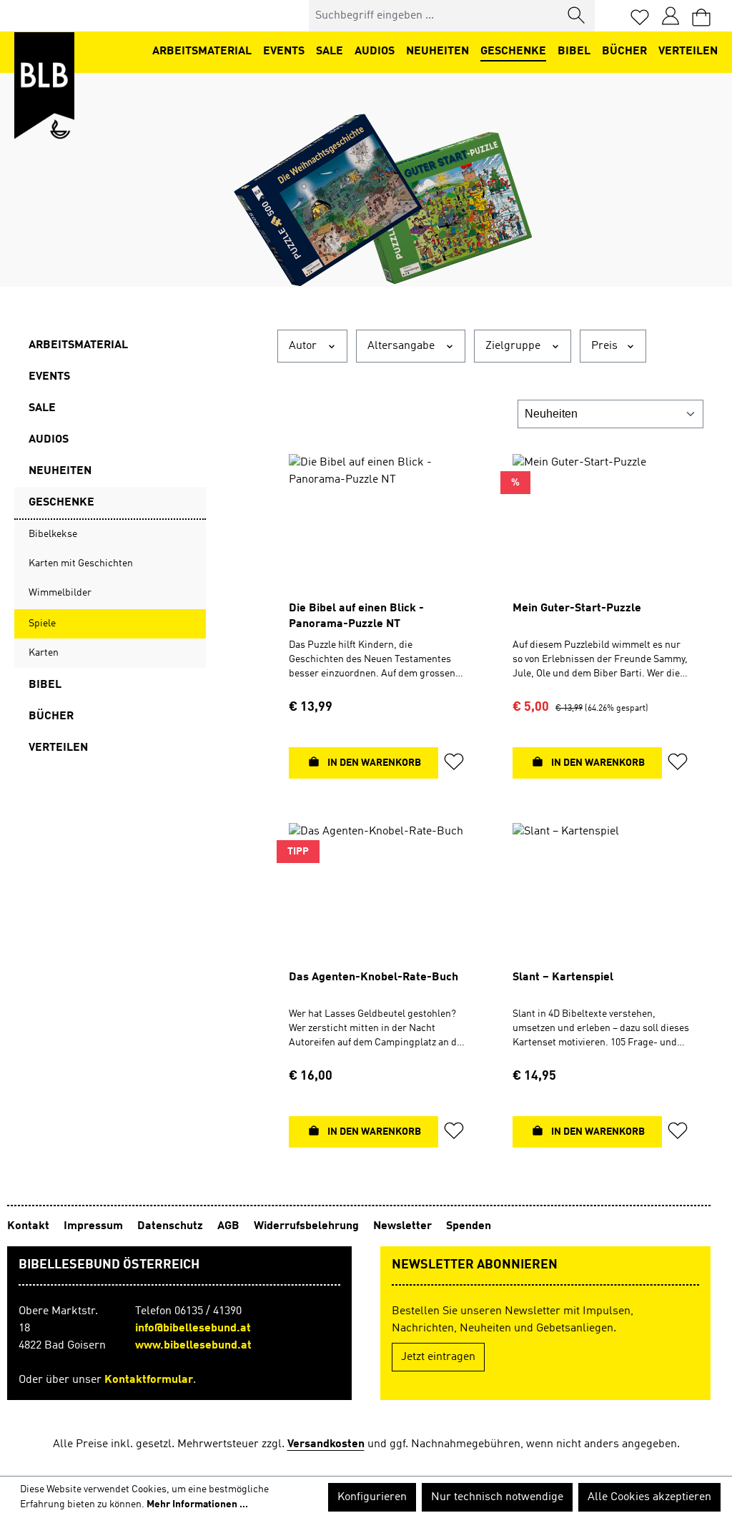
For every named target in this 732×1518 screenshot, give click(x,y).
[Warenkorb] (701, 16)
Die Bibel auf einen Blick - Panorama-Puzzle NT (356, 616)
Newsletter (404, 1226)
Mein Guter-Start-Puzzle (577, 608)
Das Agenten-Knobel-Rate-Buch (373, 977)
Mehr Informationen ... (197, 1504)
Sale (42, 408)
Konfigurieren (372, 1497)
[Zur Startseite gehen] (44, 86)
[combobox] (434, 15)
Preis (605, 346)
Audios (49, 439)
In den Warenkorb (373, 763)
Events (49, 377)
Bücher (51, 716)
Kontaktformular (148, 1380)
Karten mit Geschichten (81, 563)
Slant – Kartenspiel (563, 977)
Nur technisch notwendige (497, 1497)
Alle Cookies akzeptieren (649, 1497)
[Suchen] (577, 15)
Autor (304, 346)
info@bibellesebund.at (193, 1328)
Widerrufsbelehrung (308, 1226)
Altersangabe (402, 346)
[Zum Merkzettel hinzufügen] (454, 764)
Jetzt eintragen (438, 1357)
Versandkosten (326, 1444)
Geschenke (61, 502)
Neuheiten (60, 471)
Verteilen (58, 748)
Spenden (468, 1226)
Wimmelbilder (60, 593)
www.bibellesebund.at (193, 1345)
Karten (44, 653)
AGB (229, 1226)
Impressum (95, 1226)
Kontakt (29, 1226)
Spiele (42, 623)
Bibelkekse (53, 534)
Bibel (45, 685)
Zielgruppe (514, 346)
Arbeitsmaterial (78, 345)
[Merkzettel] (640, 16)
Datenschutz (171, 1226)
